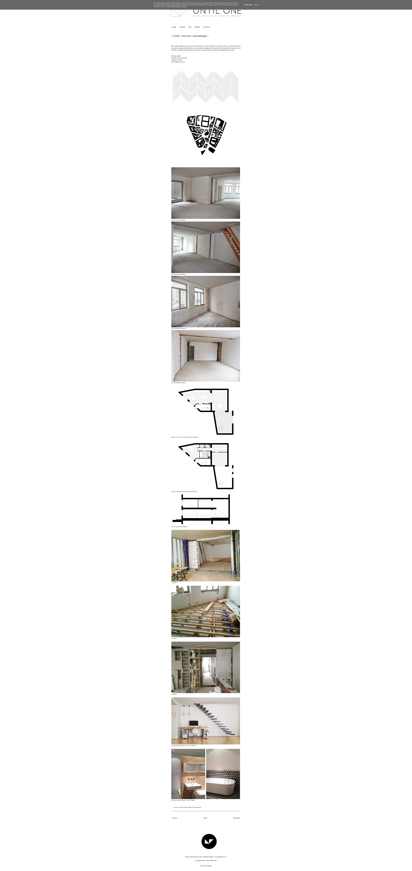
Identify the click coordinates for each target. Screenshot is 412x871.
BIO (190, 27)
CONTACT (206, 27)
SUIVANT (174, 818)
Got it (256, 5)
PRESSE (197, 27)
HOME (174, 27)
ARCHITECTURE (183, 807)
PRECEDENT (236, 818)
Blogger (209, 866)
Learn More (248, 5)
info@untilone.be (200, 860)
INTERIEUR (190, 807)
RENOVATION (197, 807)
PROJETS (182, 27)
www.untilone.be (211, 860)
